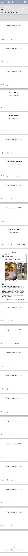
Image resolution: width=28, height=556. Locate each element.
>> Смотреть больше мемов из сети (14, 299)
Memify (3, 2)
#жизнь (17, 343)
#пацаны (17, 176)
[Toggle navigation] (25, 2)
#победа (17, 107)
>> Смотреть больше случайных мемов (14, 550)
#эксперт (17, 321)
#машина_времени (20, 244)
